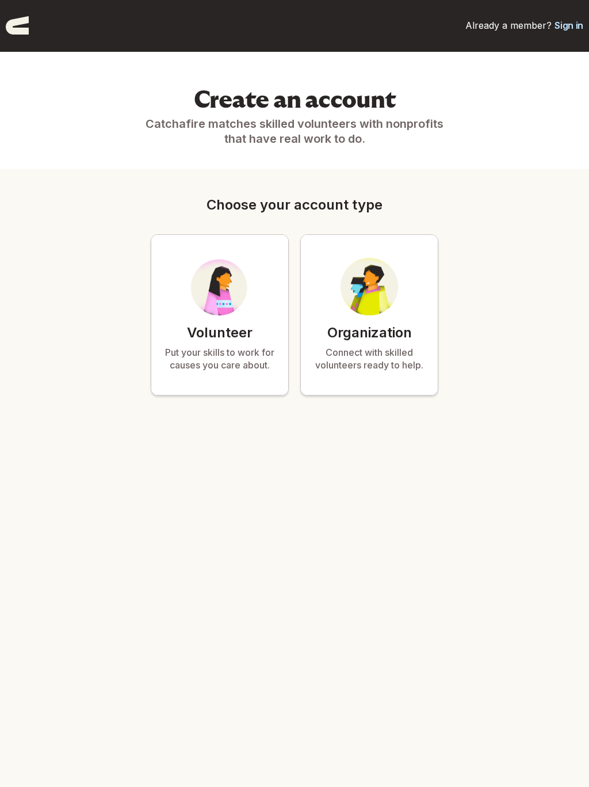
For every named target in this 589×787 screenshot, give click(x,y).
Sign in (568, 25)
